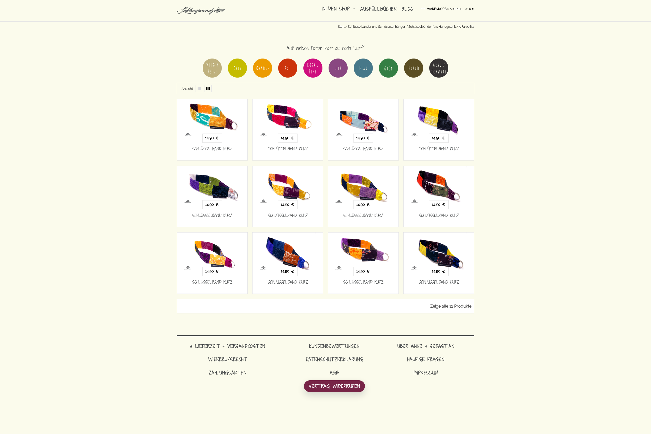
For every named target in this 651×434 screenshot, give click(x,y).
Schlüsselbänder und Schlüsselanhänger (376, 26)
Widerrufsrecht (227, 359)
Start (341, 26)
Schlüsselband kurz (212, 149)
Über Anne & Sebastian (425, 346)
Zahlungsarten (227, 372)
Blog (408, 8)
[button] (450, 8)
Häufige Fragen (426, 359)
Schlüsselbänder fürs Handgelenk (432, 26)
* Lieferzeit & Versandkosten (227, 346)
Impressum (426, 372)
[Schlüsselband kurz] (212, 118)
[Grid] (208, 88)
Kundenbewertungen (334, 346)
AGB (334, 372)
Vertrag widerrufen (334, 386)
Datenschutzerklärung (334, 359)
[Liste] (199, 88)
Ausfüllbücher (378, 8)
